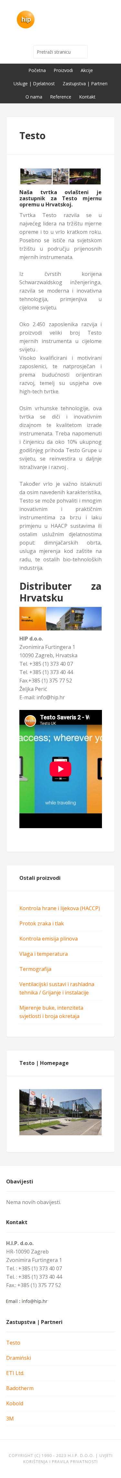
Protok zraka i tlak (41, 923)
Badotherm (20, 1388)
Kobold (14, 1403)
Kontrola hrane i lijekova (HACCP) (59, 908)
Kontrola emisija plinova (48, 938)
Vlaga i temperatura (43, 953)
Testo (13, 1342)
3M (10, 1418)
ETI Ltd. (15, 1373)
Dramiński (18, 1357)
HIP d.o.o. (60, 19)
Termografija (35, 969)
